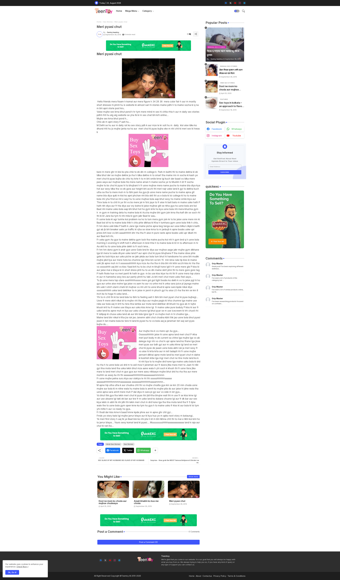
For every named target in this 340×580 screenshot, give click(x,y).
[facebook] (226, 3)
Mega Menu (131, 11)
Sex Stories (108, 22)
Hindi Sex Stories (113, 444)
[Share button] (155, 450)
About (198, 576)
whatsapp (236, 129)
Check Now (21, 567)
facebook (217, 129)
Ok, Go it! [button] (12, 572)
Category (147, 11)
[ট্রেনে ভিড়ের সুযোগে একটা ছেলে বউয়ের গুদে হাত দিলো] (212, 70)
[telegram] (244, 3)
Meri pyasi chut (177, 501)
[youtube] (235, 3)
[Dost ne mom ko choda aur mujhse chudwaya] (212, 87)
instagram (217, 135)
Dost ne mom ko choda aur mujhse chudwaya (113, 502)
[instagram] (239, 3)
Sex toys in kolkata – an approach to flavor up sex (231, 104)
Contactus (207, 576)
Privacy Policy (219, 576)
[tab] (119, 11)
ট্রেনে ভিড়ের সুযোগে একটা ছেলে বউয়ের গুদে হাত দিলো (231, 71)
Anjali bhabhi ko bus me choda (146, 502)
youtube (236, 135)
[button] (236, 11)
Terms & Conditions (236, 576)
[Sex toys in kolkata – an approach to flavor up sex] (212, 103)
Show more (193, 476)
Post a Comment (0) (148, 542)
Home (119, 11)
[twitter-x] (230, 3)
